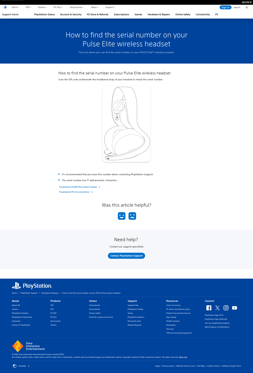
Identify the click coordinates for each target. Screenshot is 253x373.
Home (14, 293)
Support (109, 7)
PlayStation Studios (20, 313)
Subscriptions (121, 14)
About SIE (16, 305)
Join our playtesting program (217, 323)
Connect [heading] (209, 300)
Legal (157, 366)
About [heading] (15, 300)
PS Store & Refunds (97, 14)
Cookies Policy (213, 366)
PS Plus (57, 7)
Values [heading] (93, 300)
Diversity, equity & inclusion (101, 317)
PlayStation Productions (22, 317)
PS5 (27, 7)
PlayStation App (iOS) (214, 315)
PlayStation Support (29, 293)
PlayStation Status (44, 14)
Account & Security (71, 14)
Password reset (134, 321)
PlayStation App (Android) (216, 319)
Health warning (172, 321)
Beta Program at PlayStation (217, 327)
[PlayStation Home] (5, 7)
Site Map (201, 366)
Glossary (170, 329)
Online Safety (182, 14)
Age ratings (171, 317)
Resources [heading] (172, 300)
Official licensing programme (179, 333)
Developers (171, 325)
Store (14, 7)
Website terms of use (185, 366)
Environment (94, 305)
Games (41, 7)
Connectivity (203, 14)
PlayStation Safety (135, 309)
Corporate (16, 321)
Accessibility (94, 309)
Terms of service (173, 305)
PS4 (52, 309)
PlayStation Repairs (136, 317)
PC (216, 14)
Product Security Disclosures (178, 313)
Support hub (133, 305)
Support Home (10, 14)
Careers (15, 309)
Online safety (95, 313)
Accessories (76, 7)
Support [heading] (132, 300)
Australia (22, 366)
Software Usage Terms (231, 366)
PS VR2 (53, 313)
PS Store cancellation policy (178, 309)
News (94, 7)
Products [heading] (55, 300)
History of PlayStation (21, 325)
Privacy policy (168, 366)
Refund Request (135, 325)
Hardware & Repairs (159, 14)
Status (130, 313)
